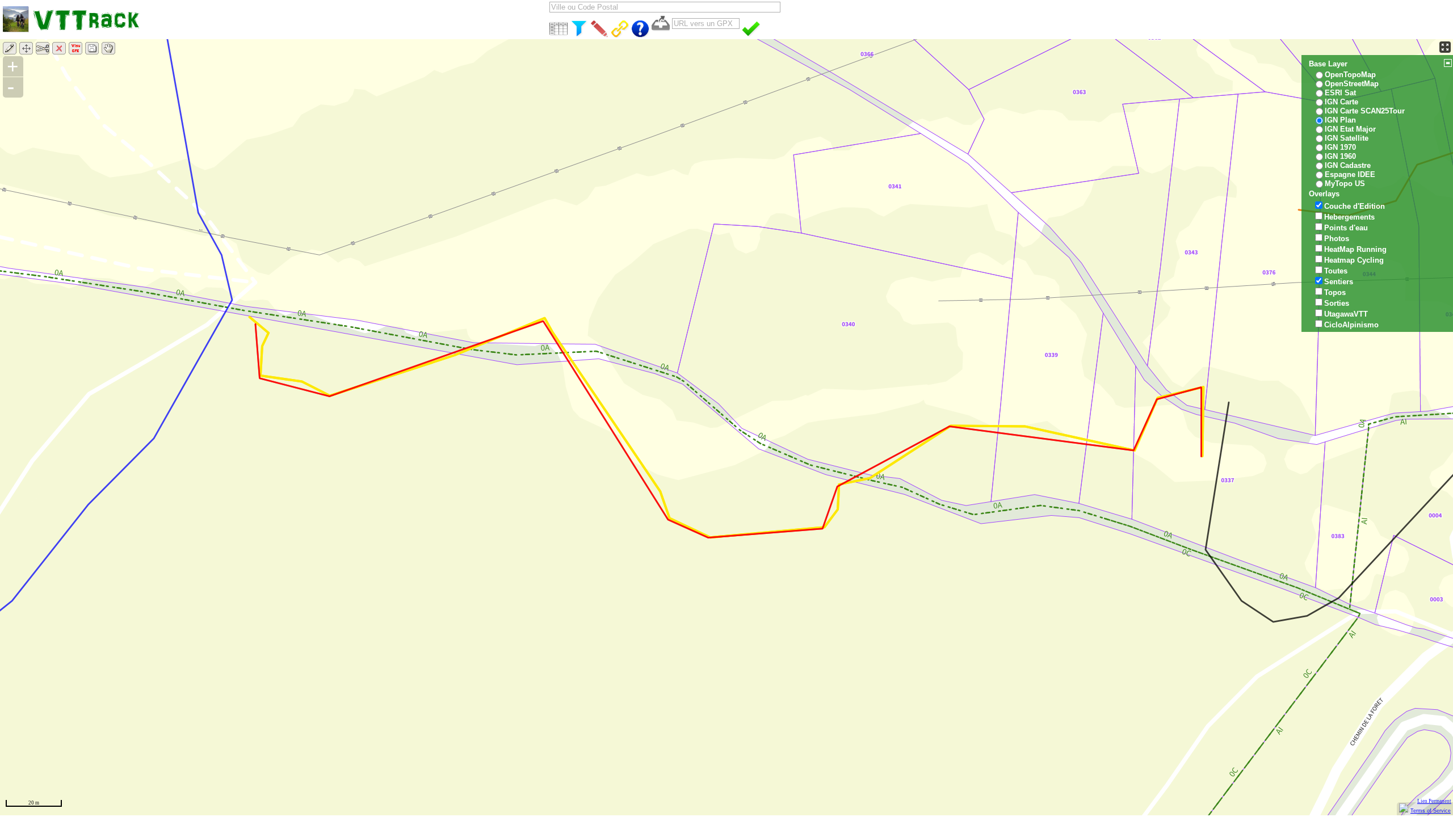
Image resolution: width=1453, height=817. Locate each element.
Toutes (1335, 271)
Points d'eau (1346, 228)
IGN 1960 (1340, 156)
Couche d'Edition (1354, 206)
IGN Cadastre (1348, 165)
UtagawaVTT (1346, 314)
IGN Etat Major (1350, 129)
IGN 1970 (1340, 147)
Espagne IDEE (1350, 174)
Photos (1336, 238)
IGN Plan (1340, 120)
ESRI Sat (1340, 93)
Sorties (1336, 303)
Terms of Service (1430, 811)
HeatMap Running (1355, 249)
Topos (1335, 292)
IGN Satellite (1346, 138)
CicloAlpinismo (1351, 325)
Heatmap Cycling (1354, 260)
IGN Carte (1341, 102)
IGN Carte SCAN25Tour (1365, 111)
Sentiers (1338, 281)
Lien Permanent (1434, 801)
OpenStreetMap (1352, 83)
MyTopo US (1345, 183)
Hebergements (1349, 217)
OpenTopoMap (1350, 74)
